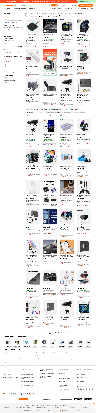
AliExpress (28, 405)
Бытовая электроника (35, 13)
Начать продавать (81, 374)
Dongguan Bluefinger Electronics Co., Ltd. (50, 103)
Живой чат (61, 375)
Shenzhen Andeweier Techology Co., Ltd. (67, 104)
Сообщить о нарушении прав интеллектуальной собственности (65, 385)
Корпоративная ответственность (10, 377)
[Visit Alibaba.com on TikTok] (92, 389)
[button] (49, 5)
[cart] (68, 5)
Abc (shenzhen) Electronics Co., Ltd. (33, 44)
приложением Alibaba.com (66, 399)
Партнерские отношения (83, 383)
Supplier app (47, 399)
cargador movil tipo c (59, 115)
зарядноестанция (9, 362)
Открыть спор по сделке (64, 378)
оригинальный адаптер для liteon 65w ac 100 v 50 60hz (50, 355)
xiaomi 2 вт (44, 109)
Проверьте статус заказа (83, 377)
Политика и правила (26, 387)
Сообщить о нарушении (64, 389)
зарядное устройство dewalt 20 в (53, 112)
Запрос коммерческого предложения (45, 377)
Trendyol (63, 405)
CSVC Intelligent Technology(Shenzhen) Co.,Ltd (33, 265)
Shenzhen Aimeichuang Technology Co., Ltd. (50, 174)
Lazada (48, 405)
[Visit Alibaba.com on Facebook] (78, 389)
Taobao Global (54, 405)
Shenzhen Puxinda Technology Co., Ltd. (84, 102)
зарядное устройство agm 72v (57, 109)
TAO (59, 405)
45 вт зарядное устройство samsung (74, 115)
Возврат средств (62, 381)
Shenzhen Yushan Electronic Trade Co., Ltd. (33, 144)
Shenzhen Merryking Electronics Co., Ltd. (84, 72)
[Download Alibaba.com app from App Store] (78, 399)
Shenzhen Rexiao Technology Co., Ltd (67, 202)
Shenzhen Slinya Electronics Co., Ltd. (33, 174)
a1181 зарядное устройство (11, 352)
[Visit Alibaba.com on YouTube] (89, 389)
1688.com (33, 405)
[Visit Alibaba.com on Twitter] (84, 389)
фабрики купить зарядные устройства (60, 352)
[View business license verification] (60, 411)
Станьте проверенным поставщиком (82, 380)
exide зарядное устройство (32, 109)
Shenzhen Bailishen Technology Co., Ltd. (67, 41)
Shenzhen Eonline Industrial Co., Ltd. (84, 44)
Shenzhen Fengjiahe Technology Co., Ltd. (67, 175)
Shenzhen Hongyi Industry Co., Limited (84, 175)
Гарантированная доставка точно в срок (29, 378)
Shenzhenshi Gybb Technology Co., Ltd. (50, 44)
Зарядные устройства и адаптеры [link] (76, 13)
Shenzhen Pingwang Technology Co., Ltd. (67, 74)
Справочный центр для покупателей (64, 372)
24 (66, 332)
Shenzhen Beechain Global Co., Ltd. (67, 235)
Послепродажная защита (27, 381)
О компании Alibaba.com (9, 369)
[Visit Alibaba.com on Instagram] (86, 389)
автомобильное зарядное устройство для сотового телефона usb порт (20, 355)
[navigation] (13, 173)
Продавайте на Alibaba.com (83, 372)
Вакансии (5, 380)
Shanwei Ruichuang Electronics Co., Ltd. (50, 232)
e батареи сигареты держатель (27, 352)
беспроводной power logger (43, 352)
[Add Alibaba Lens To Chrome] (23, 399)
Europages (68, 405)
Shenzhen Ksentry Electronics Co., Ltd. (33, 74)
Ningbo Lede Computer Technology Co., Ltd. (33, 204)
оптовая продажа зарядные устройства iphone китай (74, 112)
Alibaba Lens (10, 399)
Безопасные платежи (26, 372)
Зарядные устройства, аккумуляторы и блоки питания (54, 13)
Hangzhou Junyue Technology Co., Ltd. (84, 232)
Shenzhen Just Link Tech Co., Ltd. (84, 141)
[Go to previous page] (47, 332)
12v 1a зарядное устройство (72, 109)
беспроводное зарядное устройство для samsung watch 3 (39, 115)
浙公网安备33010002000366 (71, 410)
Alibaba (26, 13)
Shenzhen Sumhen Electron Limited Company (33, 101)
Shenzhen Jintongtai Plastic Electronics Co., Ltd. (84, 203)
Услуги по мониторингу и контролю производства (27, 384)
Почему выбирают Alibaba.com (10, 372)
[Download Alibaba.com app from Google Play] (88, 399)
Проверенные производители (47, 373)
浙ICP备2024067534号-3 (83, 410)
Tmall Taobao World (41, 405)
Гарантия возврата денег (27, 374)
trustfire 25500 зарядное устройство (34, 112)
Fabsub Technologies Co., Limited (50, 143)
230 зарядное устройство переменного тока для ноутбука (77, 355)
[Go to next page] (69, 332)
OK (21, 46)
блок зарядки (32, 362)
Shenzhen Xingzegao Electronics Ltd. (50, 263)
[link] (94, 399)
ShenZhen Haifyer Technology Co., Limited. (67, 144)
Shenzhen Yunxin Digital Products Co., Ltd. (33, 233)
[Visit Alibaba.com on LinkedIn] (81, 389)
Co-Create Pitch (6, 374)
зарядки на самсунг (21, 362)
